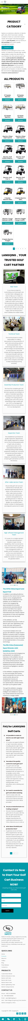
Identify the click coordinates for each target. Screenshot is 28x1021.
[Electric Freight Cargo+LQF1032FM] (20, 212)
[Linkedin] (20, 1013)
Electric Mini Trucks (6, 980)
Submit (7, 910)
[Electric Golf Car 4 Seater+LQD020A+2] (7, 170)
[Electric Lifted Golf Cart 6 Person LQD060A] (20, 129)
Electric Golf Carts (6, 978)
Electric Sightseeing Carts (8, 984)
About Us (3, 958)
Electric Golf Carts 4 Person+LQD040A (20, 157)
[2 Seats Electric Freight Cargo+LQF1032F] (7, 232)
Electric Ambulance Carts (8, 976)
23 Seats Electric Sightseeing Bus (20, 116)
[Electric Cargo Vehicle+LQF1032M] (7, 212)
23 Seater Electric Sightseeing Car (20, 95)
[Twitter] (23, 1013)
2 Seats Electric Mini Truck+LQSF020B (20, 198)
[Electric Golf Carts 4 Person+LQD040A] (20, 150)
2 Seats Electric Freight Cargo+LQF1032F (7, 240)
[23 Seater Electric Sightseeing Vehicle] (7, 107)
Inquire (8, 99)
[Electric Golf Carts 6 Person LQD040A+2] (7, 150)
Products (3, 956)
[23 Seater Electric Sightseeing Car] (20, 86)
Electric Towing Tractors (7, 987)
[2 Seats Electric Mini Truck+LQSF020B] (20, 191)
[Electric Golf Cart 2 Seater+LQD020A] (20, 170)
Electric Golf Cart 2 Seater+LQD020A (20, 178)
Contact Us (7, 47)
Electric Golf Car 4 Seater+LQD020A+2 (7, 178)
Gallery (3, 960)
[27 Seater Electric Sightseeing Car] (7, 86)
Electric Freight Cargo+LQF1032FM (20, 219)
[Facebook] (17, 1013)
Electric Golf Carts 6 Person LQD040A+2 (7, 157)
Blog (2, 963)
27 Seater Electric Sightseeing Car (7, 95)
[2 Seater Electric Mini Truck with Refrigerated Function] (7, 191)
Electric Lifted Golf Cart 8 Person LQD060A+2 (7, 137)
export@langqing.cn (11, 998)
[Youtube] (25, 1013)
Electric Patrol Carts (6, 982)
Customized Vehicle (6, 973)
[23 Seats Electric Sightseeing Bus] (20, 107)
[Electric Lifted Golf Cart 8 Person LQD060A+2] (7, 129)
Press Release (5, 965)
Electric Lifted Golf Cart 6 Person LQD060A (20, 137)
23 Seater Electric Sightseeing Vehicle (7, 116)
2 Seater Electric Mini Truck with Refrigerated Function (7, 198)
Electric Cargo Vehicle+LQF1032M (7, 219)
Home (3, 954)
